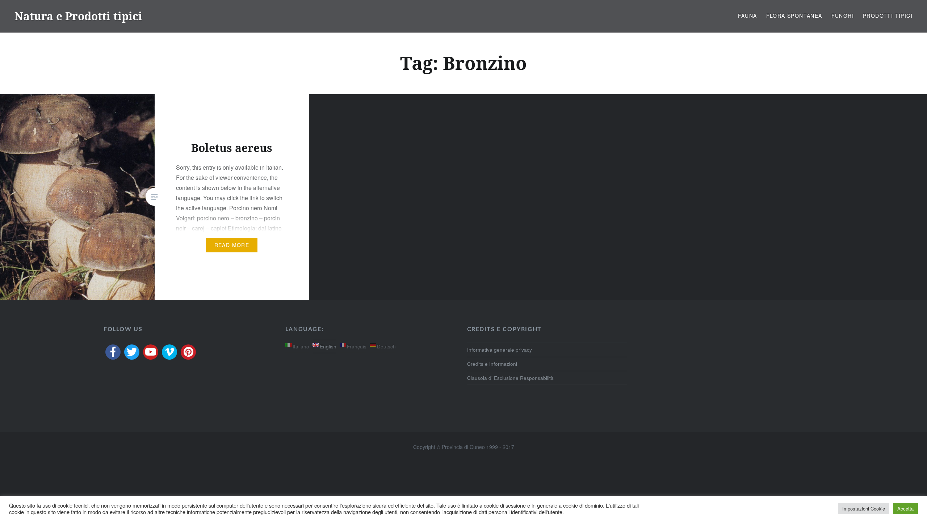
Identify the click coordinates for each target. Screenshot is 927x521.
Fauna (747, 15)
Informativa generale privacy (499, 349)
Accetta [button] (905, 508)
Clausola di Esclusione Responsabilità (510, 377)
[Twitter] (131, 352)
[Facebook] (113, 352)
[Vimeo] (169, 352)
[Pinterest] (188, 352)
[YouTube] (150, 352)
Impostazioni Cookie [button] (863, 508)
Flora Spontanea (794, 15)
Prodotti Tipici (888, 15)
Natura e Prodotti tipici (78, 16)
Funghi (842, 15)
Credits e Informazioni (492, 363)
